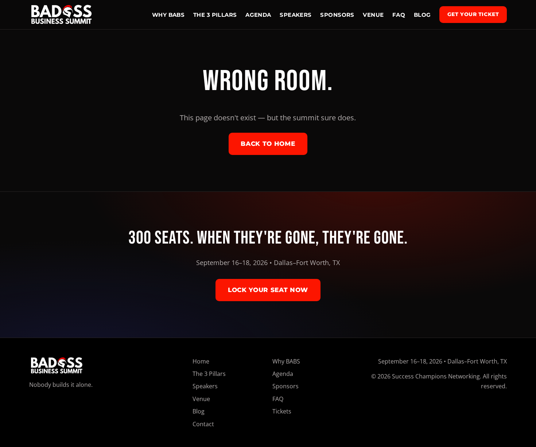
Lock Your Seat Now (268, 290)
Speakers (296, 14)
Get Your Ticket (473, 14)
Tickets (281, 411)
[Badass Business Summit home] (61, 14)
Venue (373, 14)
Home (201, 361)
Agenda (258, 14)
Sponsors (337, 14)
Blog (422, 14)
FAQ (398, 14)
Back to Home (268, 143)
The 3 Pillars (215, 14)
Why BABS (168, 14)
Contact (203, 424)
